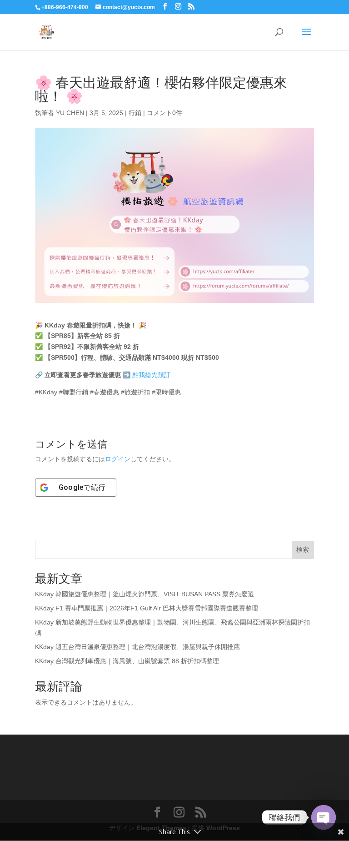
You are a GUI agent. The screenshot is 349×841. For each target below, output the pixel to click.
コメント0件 (164, 112)
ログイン (117, 459)
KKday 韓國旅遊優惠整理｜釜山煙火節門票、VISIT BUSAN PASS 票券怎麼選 (144, 594)
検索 (302, 549)
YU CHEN (70, 112)
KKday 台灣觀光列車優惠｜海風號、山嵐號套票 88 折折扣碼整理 (127, 661)
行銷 (135, 112)
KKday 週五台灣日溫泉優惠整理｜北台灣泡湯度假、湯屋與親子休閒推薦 (137, 646)
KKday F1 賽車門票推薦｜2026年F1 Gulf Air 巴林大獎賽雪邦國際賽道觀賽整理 (146, 608)
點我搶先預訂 (151, 374)
